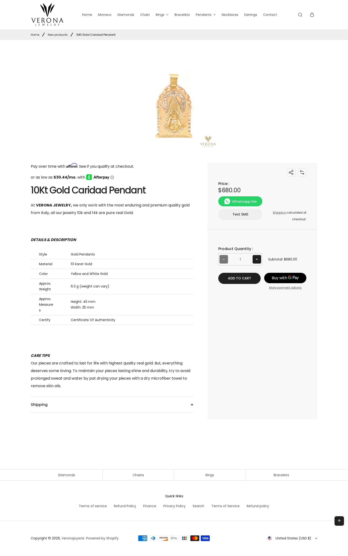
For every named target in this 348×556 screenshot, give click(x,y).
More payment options (285, 288)
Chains (138, 475)
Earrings (250, 14)
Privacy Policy (174, 506)
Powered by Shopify (102, 538)
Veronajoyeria (73, 538)
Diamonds (125, 14)
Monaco (105, 14)
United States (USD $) (293, 538)
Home (87, 14)
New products (58, 35)
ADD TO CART (239, 278)
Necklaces (230, 14)
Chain (145, 14)
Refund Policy (125, 506)
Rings (160, 14)
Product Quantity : (235, 248)
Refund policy (258, 506)
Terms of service (93, 506)
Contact (270, 14)
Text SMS (240, 214)
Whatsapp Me (244, 201)
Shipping (279, 213)
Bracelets (182, 14)
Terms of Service (225, 506)
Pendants (203, 14)
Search (198, 506)
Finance (149, 506)
